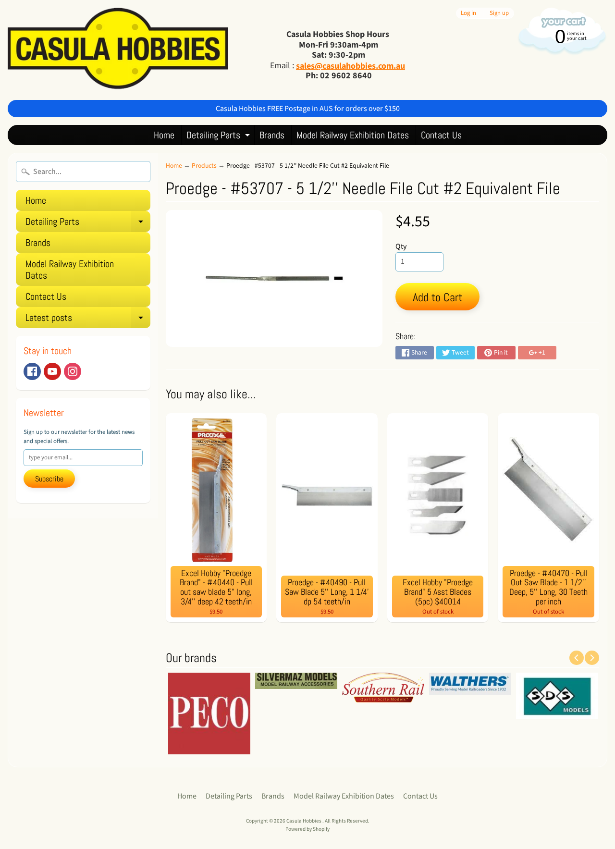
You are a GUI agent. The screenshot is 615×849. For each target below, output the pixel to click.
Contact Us (441, 135)
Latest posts (87, 319)
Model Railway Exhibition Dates (352, 135)
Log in (468, 13)
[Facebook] (32, 371)
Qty (400, 246)
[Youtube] (52, 371)
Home (164, 135)
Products (204, 165)
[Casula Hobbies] (118, 50)
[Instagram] (72, 371)
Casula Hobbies (304, 820)
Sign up (499, 13)
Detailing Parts (219, 137)
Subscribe (49, 479)
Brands (271, 135)
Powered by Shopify (307, 829)
